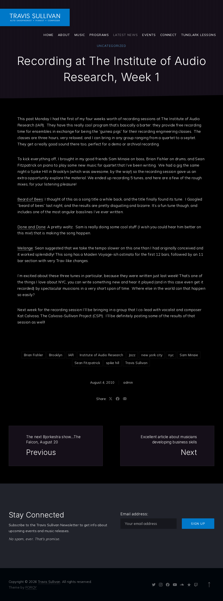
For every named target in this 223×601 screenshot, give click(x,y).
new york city (151, 355)
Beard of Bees (30, 199)
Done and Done (31, 227)
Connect (168, 35)
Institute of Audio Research (101, 355)
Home (49, 35)
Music (79, 35)
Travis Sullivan (136, 363)
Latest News (125, 35)
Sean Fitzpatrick (87, 363)
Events (149, 35)
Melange (25, 248)
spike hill (112, 363)
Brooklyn (56, 355)
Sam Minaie (189, 355)
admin (128, 382)
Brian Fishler (33, 355)
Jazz (132, 355)
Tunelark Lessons (198, 35)
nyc (171, 355)
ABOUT (64, 35)
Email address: (134, 514)
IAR (71, 355)
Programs (99, 35)
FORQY (31, 587)
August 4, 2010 (102, 382)
